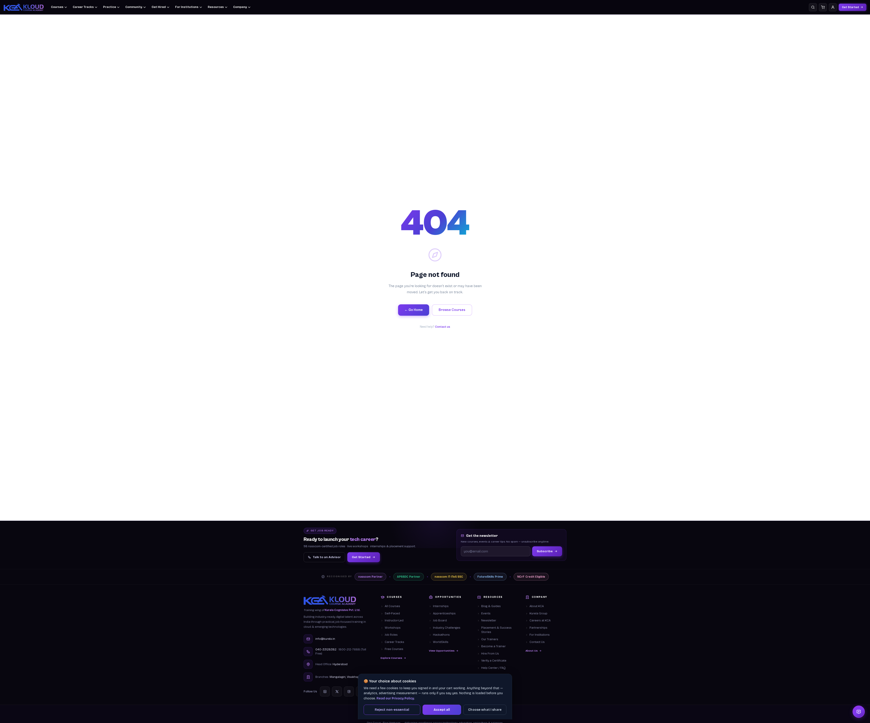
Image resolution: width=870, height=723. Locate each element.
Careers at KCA (540, 620)
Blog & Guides (491, 606)
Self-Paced (392, 613)
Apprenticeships (444, 613)
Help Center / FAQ (493, 668)
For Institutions (539, 635)
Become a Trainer (493, 646)
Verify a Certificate (493, 660)
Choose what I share (485, 710)
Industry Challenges (446, 628)
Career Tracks (394, 642)
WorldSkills (440, 642)
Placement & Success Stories (496, 630)
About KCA (536, 606)
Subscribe (545, 551)
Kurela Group (538, 613)
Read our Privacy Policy (395, 698)
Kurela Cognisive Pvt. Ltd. (342, 610)
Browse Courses (452, 310)
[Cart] (823, 7)
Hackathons (441, 635)
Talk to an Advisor (327, 557)
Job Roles (391, 635)
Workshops (393, 628)
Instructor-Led (394, 620)
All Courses (392, 606)
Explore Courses (391, 657)
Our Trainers (489, 639)
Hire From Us (490, 653)
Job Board (440, 620)
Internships (441, 606)
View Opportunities (441, 650)
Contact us (442, 327)
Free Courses (394, 649)
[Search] (813, 7)
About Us (531, 650)
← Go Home (413, 310)
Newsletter (488, 620)
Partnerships (538, 628)
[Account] (833, 7)
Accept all (442, 710)
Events (486, 613)
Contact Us (537, 642)
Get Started (850, 7)
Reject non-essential (392, 710)
